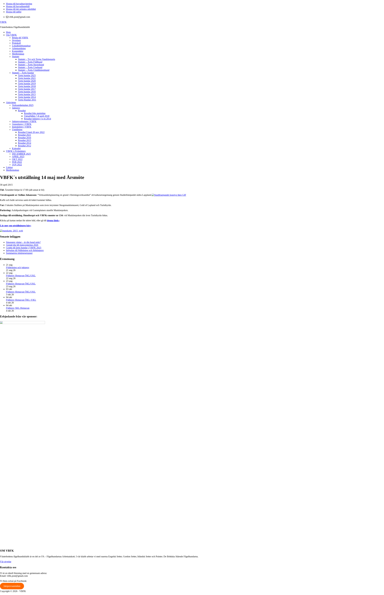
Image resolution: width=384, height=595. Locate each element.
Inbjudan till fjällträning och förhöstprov (25, 250)
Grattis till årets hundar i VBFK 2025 (23, 247)
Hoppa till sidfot (13, 12)
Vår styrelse (5, 561)
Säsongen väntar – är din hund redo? (23, 242)
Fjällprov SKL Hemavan (17, 308)
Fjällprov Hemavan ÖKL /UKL (21, 300)
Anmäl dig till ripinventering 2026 (22, 245)
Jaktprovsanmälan (11, 586)
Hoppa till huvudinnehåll (18, 6)
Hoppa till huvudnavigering (19, 3)
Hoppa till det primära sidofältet (21, 9)
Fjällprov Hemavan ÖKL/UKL (21, 275)
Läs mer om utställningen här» (15, 225)
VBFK (3, 22)
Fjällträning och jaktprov (17, 267)
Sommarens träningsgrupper (19, 253)
